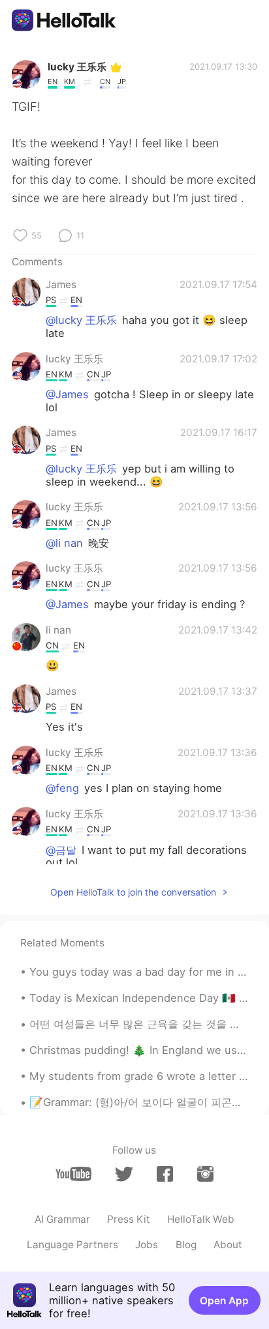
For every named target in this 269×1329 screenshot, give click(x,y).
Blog (186, 1244)
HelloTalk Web (200, 1219)
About (228, 1244)
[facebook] (165, 1174)
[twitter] (124, 1174)
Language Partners (72, 1244)
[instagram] (205, 1174)
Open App (224, 1300)
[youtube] (73, 1174)
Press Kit (128, 1219)
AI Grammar (62, 1219)
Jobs (146, 1244)
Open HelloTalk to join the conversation (133, 892)
